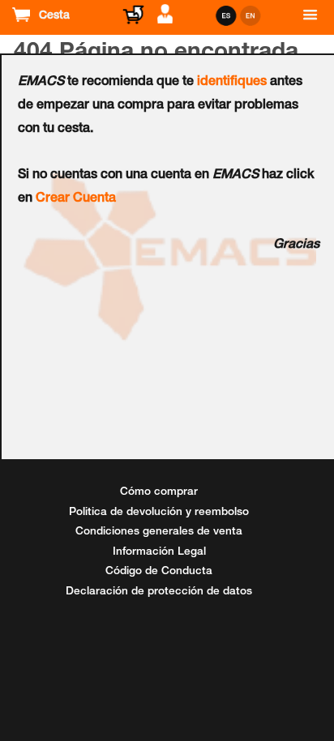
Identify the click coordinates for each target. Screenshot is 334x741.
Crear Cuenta (76, 199)
